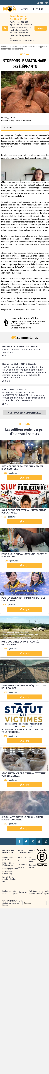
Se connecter (42, 2)
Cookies (23, 894)
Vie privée (16, 894)
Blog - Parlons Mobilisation (8, 866)
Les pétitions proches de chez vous (9, 881)
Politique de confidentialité (35, 894)
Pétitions (14, 46)
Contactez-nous (6, 894)
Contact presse (32, 868)
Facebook (22, 859)
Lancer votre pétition (7, 860)
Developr (6, 907)
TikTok (21, 869)
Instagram (22, 866)
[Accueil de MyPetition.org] (9, 9)
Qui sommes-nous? (33, 861)
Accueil (25, 9)
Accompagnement (10, 870)
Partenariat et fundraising (8, 875)
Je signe (41, 28)
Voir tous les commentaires (24, 415)
